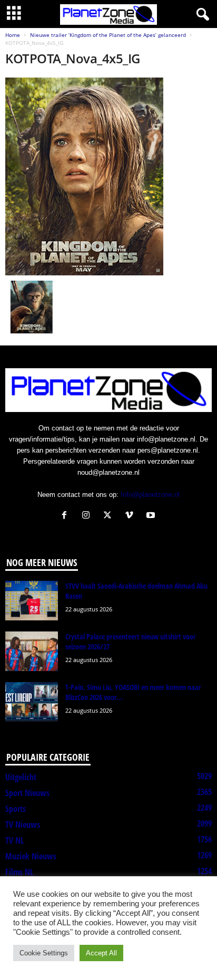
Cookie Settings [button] (43, 953)
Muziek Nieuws (30, 856)
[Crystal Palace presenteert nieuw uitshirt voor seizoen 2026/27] (31, 651)
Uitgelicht (20, 777)
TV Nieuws (22, 824)
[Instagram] (88, 516)
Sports (15, 809)
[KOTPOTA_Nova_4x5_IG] (108, 176)
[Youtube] (152, 516)
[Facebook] (66, 516)
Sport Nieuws (27, 793)
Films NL (19, 872)
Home (12, 35)
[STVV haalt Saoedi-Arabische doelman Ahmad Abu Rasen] (31, 600)
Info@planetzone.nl (150, 495)
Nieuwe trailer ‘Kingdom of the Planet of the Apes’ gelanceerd (108, 35)
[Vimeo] (131, 516)
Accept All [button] (101, 953)
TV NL (14, 840)
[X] (110, 516)
